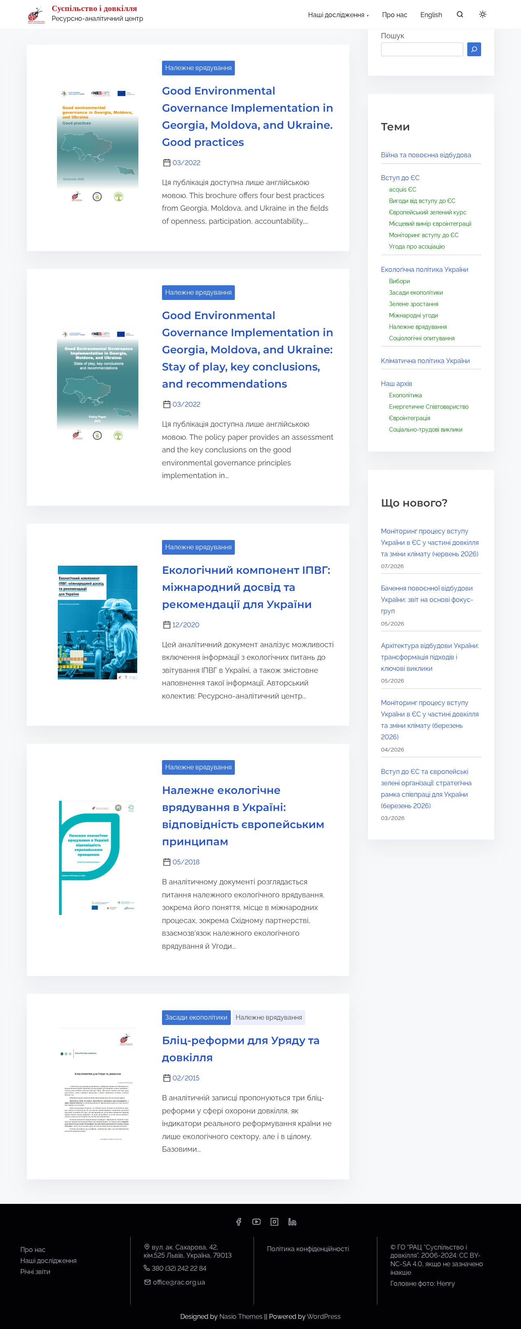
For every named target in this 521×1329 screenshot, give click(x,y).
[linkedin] (292, 1224)
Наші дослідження (48, 1261)
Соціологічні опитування (422, 338)
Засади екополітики (196, 1017)
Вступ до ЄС (400, 178)
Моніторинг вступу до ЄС (424, 234)
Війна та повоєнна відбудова (426, 155)
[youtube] (256, 1224)
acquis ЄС (402, 189)
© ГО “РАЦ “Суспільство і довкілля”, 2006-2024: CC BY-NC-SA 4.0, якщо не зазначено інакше (436, 1259)
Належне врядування (198, 68)
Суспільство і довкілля (94, 8)
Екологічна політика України (424, 269)
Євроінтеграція (409, 417)
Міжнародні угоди (413, 315)
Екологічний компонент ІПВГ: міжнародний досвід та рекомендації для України (246, 587)
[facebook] (238, 1224)
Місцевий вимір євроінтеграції (430, 223)
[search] (460, 16)
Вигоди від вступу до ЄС (422, 200)
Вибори (399, 281)
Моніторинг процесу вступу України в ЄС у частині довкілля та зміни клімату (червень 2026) (430, 542)
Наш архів (396, 384)
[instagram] (274, 1224)
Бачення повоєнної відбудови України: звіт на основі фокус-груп (427, 599)
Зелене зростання (413, 303)
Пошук (392, 35)
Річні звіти (35, 1272)
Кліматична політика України (425, 361)
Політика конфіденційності (308, 1249)
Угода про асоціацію (417, 246)
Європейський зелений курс (427, 212)
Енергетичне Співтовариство (428, 406)
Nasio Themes (241, 1316)
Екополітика (405, 395)
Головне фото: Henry (422, 1283)
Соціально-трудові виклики (425, 429)
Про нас (33, 1250)
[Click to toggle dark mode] (482, 14)
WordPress (324, 1316)
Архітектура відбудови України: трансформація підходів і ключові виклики (430, 657)
